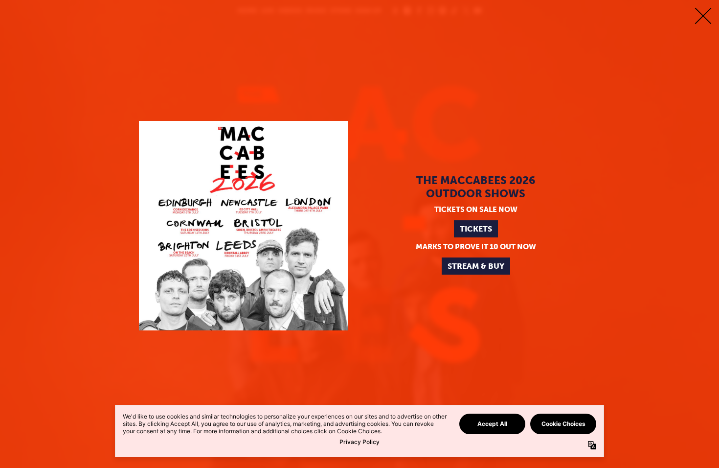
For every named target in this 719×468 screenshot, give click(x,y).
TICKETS (476, 229)
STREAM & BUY (476, 266)
